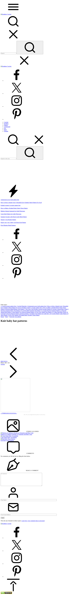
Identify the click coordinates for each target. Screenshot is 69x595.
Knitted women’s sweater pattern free (10, 205)
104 (15, 413)
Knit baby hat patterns (15, 316)
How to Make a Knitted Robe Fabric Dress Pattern (14, 208)
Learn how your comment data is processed (33, 520)
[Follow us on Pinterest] (16, 119)
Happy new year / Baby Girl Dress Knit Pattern (13, 222)
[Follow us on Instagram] (16, 106)
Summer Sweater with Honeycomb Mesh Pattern (14, 217)
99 (5, 413)
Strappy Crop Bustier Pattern (8, 219)
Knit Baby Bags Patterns (7, 440)
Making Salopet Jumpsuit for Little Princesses (13, 211)
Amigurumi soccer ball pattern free (10, 199)
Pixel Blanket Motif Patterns (8, 225)
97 (2, 413)
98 (3, 413)
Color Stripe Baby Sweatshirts (9, 437)
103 (13, 413)
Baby (6, 316)
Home (2, 316)
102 (11, 413)
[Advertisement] (34, 172)
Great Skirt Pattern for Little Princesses (11, 214)
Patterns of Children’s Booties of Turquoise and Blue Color (16, 434)
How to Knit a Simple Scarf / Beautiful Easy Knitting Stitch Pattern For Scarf (21, 202)
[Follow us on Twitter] (16, 93)
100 (7, 413)
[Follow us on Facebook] (16, 80)
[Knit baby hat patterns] (15, 411)
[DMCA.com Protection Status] (6, 593)
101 (9, 413)
